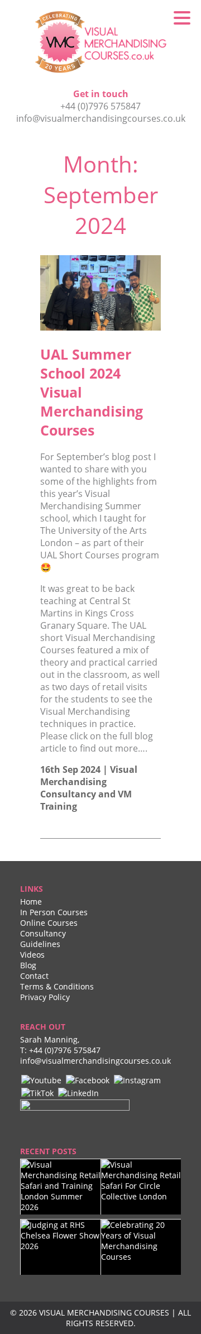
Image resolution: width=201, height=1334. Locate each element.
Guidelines (40, 944)
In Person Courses (54, 912)
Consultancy (43, 933)
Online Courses (49, 922)
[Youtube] (41, 1079)
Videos (32, 954)
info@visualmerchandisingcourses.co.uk (100, 118)
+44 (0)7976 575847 (100, 106)
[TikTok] (37, 1092)
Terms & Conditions (57, 986)
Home (31, 901)
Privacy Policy (45, 997)
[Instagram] (137, 1079)
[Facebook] (88, 1079)
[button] (182, 17)
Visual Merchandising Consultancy (88, 781)
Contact (34, 975)
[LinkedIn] (78, 1092)
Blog (28, 965)
